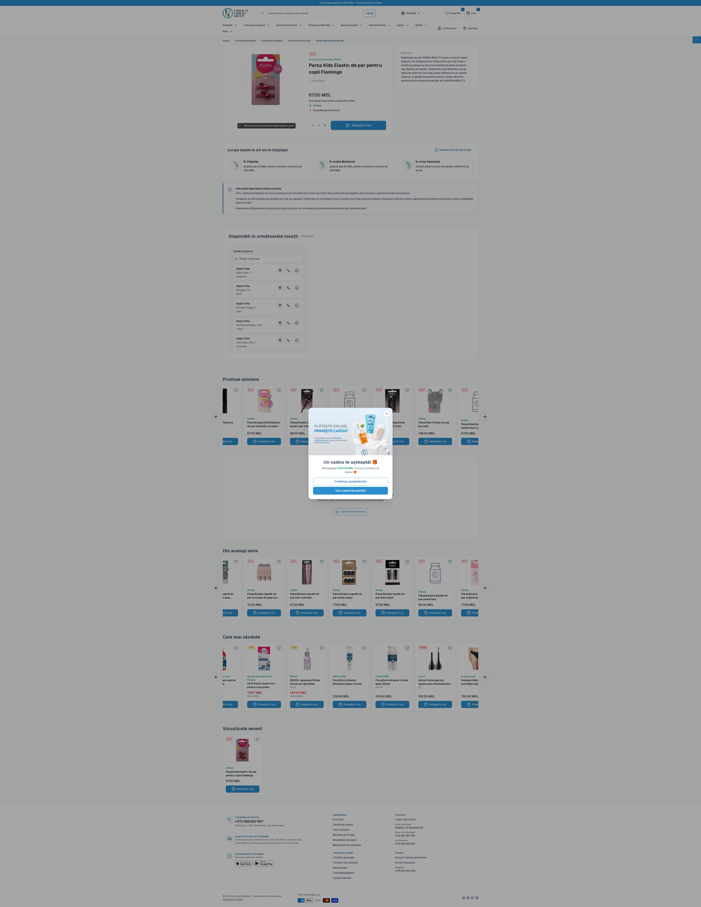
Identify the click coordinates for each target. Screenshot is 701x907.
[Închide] (387, 413)
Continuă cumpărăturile (350, 481)
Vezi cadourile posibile (350, 491)
